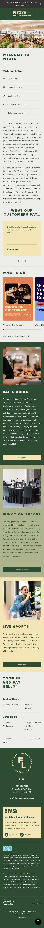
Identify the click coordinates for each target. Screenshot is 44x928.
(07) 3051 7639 (22, 786)
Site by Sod (22, 917)
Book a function (14, 96)
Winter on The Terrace (12, 325)
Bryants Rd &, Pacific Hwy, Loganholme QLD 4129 (22, 790)
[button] (39, 15)
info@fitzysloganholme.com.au (22, 798)
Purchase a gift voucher (16, 104)
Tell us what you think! (16, 113)
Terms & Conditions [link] (27, 912)
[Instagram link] (23, 779)
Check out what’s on (16, 87)
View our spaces (22, 569)
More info (22, 664)
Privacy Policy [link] (14, 912)
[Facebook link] (19, 779)
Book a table (13, 79)
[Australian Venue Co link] (8, 902)
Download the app (22, 5)
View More (22, 457)
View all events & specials (14, 336)
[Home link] (22, 13)
